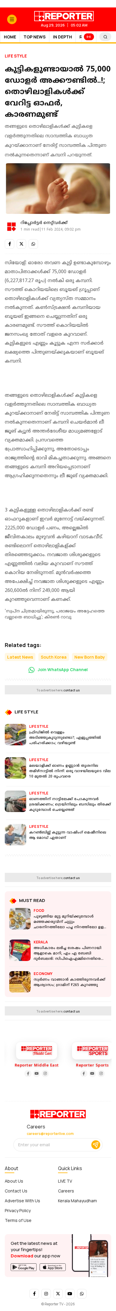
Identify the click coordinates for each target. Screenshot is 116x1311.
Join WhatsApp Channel (62, 669)
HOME (10, 37)
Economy (43, 973)
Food (39, 910)
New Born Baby (89, 657)
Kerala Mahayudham (77, 1200)
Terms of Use (18, 1220)
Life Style (16, 56)
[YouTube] (33, 1073)
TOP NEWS (34, 37)
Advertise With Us (22, 1200)
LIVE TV (65, 1181)
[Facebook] (25, 1073)
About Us (14, 1181)
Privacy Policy (18, 1210)
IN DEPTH (62, 37)
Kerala (41, 942)
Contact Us (16, 1191)
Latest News (20, 657)
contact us (71, 690)
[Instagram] (42, 1073)
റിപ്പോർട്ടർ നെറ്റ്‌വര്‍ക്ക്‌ (44, 223)
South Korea (54, 657)
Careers (66, 1191)
